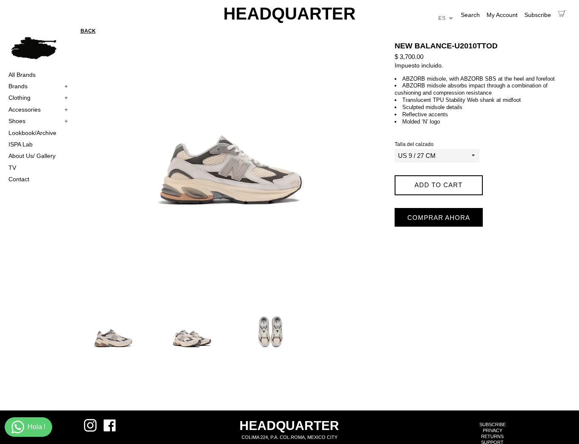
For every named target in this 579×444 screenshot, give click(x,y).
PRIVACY (492, 430)
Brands (38, 86)
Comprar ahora (438, 217)
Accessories (38, 109)
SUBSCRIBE (492, 424)
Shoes (38, 121)
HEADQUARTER (289, 13)
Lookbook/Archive (32, 132)
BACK (88, 31)
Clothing (38, 97)
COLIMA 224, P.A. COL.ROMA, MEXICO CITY (289, 437)
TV (12, 167)
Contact (18, 179)
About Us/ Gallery (32, 155)
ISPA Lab (20, 144)
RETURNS (492, 436)
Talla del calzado (414, 144)
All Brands (22, 74)
